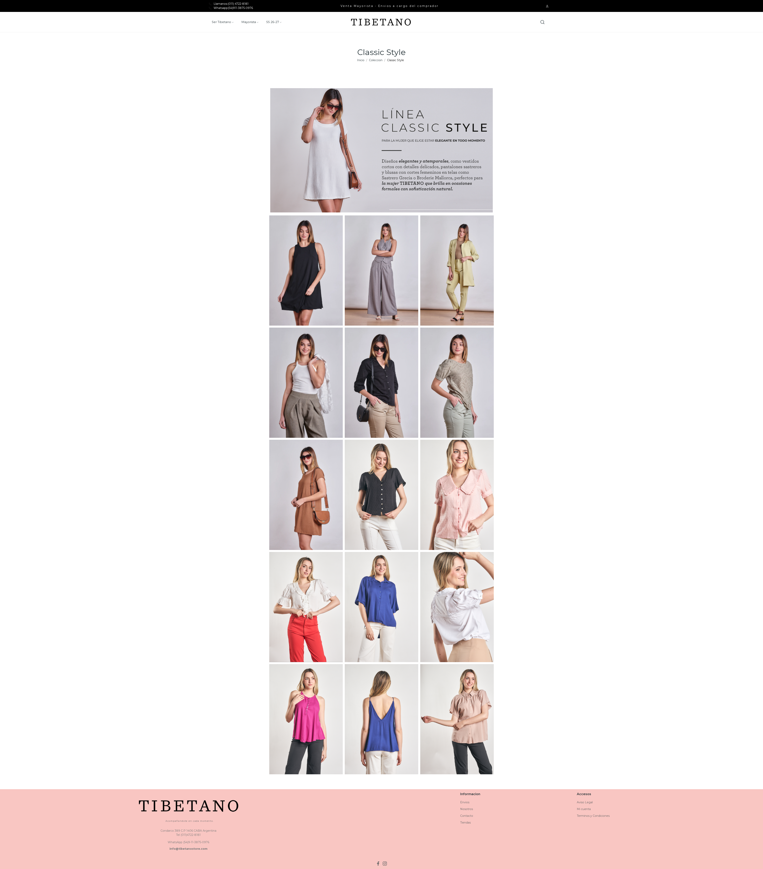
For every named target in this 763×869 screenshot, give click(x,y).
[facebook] (378, 863)
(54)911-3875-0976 (240, 8)
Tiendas (465, 822)
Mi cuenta (584, 809)
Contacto (466, 816)
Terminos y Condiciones (593, 816)
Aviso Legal (585, 802)
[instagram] (384, 863)
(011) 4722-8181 (238, 4)
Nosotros (466, 809)
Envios (464, 802)
